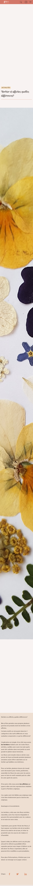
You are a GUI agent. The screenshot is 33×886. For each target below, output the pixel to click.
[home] (6, 2)
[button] (25, 2)
